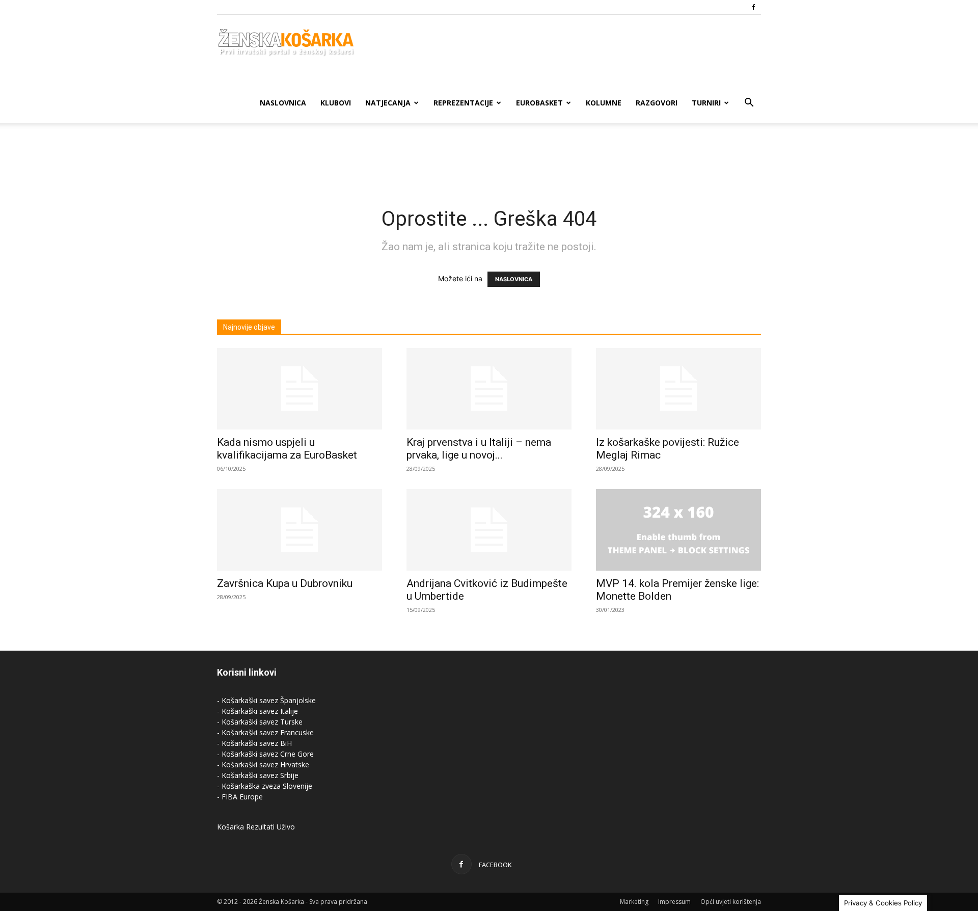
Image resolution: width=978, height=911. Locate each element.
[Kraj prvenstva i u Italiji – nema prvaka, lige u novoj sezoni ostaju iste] (489, 389)
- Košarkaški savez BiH (254, 743)
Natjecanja (388, 103)
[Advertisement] (489, 158)
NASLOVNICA (513, 279)
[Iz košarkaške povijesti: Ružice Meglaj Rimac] (678, 389)
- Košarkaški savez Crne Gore (265, 754)
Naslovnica (283, 103)
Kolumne (603, 103)
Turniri (706, 103)
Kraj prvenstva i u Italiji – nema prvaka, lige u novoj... (478, 448)
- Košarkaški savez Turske (260, 722)
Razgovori (656, 103)
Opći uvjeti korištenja (730, 901)
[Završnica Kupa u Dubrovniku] (299, 530)
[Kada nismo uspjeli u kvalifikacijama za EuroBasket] (299, 389)
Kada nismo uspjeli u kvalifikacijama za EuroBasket (287, 448)
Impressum (674, 901)
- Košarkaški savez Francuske (265, 732)
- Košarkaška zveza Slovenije (264, 786)
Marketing (634, 901)
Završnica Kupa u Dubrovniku (284, 583)
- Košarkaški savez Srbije (257, 775)
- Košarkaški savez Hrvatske (263, 764)
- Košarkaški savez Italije (257, 711)
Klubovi (335, 103)
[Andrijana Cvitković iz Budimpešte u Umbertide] (489, 530)
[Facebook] (753, 7)
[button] (749, 104)
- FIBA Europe (240, 796)
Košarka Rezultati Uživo (256, 827)
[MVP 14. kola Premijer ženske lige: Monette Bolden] (678, 530)
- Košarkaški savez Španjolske (266, 700)
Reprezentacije (463, 103)
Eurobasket (539, 103)
